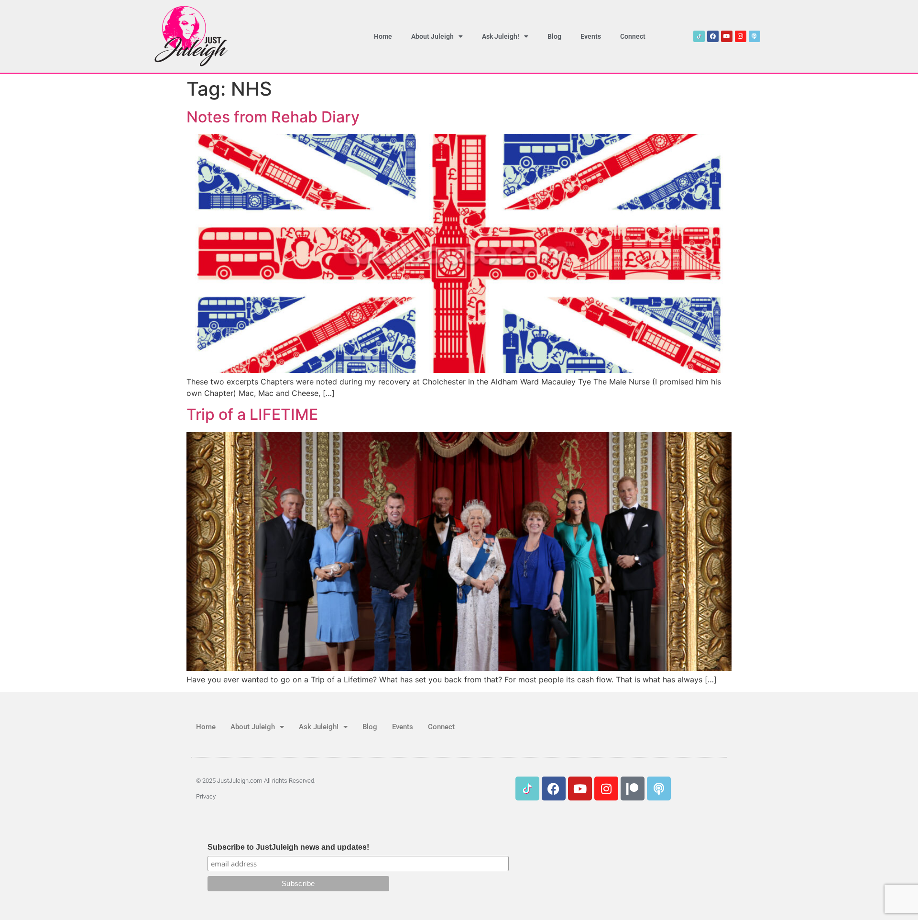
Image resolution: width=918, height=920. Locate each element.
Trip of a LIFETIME (252, 414)
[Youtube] (726, 36)
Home (383, 36)
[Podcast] (754, 36)
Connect (632, 36)
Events (590, 36)
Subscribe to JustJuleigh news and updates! (288, 847)
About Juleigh (432, 36)
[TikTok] (699, 36)
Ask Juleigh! (500, 36)
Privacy (206, 796)
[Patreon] (633, 788)
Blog (554, 36)
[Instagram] (740, 36)
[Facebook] (713, 36)
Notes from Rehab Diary (273, 117)
